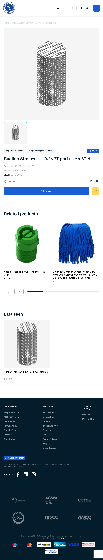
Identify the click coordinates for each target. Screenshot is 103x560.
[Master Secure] (88, 545)
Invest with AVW (50, 426)
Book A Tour (49, 422)
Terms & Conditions (9, 437)
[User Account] (81, 8)
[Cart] (87, 8)
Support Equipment (14, 151)
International (88, 419)
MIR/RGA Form (11, 417)
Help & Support (11, 413)
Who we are (48, 413)
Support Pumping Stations (40, 151)
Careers (47, 430)
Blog (45, 444)
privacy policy (44, 464)
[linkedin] (25, 475)
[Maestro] (14, 545)
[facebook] (18, 475)
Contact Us (48, 417)
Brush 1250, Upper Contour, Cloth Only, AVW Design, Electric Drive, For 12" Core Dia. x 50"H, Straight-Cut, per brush (75, 275)
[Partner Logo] (18, 501)
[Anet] (44, 545)
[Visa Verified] (51, 552)
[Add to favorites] (95, 191)
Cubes (64, 538)
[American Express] (59, 545)
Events (46, 435)
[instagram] (33, 475)
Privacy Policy (10, 426)
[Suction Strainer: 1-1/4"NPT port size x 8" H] (27, 344)
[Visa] (73, 545)
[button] (74, 8)
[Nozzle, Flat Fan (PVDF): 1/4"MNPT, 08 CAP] (27, 244)
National (86, 415)
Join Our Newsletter (14, 458)
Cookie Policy (10, 430)
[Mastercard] (29, 545)
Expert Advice (50, 439)
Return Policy (10, 422)
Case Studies (49, 448)
